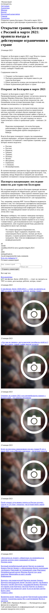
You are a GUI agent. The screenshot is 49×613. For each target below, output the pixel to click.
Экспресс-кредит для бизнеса (36, 582)
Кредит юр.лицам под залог (16, 588)
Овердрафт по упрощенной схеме (23, 570)
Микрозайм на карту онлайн (20, 574)
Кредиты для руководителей (12, 580)
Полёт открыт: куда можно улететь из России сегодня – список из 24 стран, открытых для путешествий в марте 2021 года (22, 504)
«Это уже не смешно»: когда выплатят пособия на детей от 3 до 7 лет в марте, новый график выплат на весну (24, 343)
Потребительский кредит (11, 572)
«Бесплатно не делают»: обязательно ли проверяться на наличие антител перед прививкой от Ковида (22, 559)
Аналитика (5, 8)
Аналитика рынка (15, 599)
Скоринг (4, 599)
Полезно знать (6, 562)
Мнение (4, 10)
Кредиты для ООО (21, 586)
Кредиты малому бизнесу (33, 580)
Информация (6, 576)
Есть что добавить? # (9, 258)
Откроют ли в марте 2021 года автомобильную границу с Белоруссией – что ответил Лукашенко (23, 397)
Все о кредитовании (30, 599)
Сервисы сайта (7, 593)
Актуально (5, 6)
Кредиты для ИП (7, 584)
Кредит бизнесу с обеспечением (19, 568)
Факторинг (41, 570)
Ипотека (24, 572)
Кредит (4, 12)
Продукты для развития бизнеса (27, 584)
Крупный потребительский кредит (14, 566)
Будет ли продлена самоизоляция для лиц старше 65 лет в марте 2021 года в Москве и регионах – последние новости (24, 450)
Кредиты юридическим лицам (12, 582)
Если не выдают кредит (36, 588)
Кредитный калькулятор (10, 14)
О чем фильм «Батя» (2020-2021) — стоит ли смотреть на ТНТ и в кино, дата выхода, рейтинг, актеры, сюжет (23, 290)
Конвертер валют (7, 597)
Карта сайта (5, 591)
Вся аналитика (6, 277)
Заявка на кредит (21, 597)
